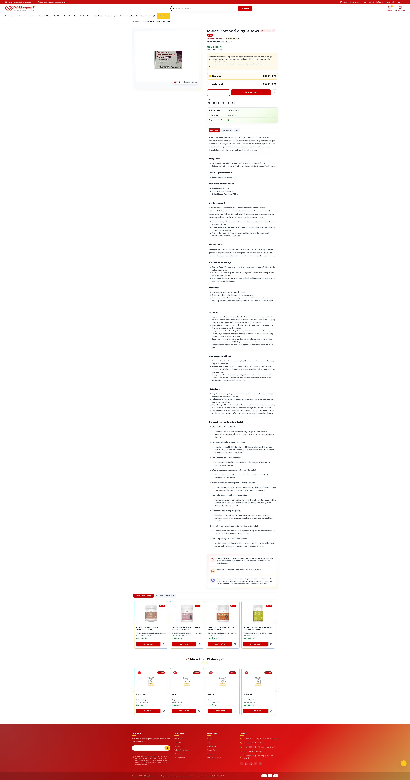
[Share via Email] (214, 103)
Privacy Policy (212, 750)
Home (137, 21)
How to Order (179, 758)
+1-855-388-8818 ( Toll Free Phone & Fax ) (380, 2)
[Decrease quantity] (210, 93)
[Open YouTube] (232, 103)
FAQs (209, 738)
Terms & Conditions (214, 758)
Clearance (163, 16)
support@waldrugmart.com (351, 2)
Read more (213, 67)
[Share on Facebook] (209, 103)
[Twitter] (246, 763)
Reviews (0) (227, 130)
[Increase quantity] (226, 93)
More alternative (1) (232, 39)
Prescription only (268, 31)
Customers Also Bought (143, 596)
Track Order (211, 746)
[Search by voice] (173, 8)
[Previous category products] (133, 690)
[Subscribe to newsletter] (167, 748)
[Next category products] (277, 690)
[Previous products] (135, 622)
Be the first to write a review (215, 39)
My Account (178, 754)
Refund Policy (212, 754)
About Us (177, 742)
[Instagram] (251, 763)
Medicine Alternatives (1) (165, 596)
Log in (403, 2)
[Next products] (275, 622)
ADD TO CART (251, 92)
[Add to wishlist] (275, 92)
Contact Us (178, 746)
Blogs (209, 742)
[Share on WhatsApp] (218, 103)
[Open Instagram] (228, 103)
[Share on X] (223, 103)
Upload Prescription (181, 750)
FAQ (236, 130)
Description (214, 130)
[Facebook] (241, 763)
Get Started (178, 738)
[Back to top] (404, 763)
